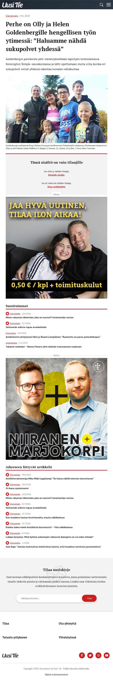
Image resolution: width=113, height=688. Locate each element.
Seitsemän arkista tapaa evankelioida (26, 327)
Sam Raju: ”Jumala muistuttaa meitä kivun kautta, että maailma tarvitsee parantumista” (53, 546)
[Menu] (108, 4)
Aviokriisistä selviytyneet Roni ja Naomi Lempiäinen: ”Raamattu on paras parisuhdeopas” (53, 336)
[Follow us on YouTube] (107, 655)
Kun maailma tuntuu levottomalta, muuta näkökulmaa (35, 517)
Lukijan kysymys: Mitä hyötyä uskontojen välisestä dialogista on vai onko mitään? (49, 536)
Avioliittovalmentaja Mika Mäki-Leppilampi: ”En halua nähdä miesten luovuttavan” (50, 478)
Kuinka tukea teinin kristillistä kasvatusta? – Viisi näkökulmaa (39, 527)
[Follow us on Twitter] (90, 655)
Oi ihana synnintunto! (17, 488)
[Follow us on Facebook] (82, 655)
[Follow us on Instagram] (98, 655)
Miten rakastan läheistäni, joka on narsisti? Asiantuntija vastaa (39, 317)
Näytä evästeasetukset (56, 674)
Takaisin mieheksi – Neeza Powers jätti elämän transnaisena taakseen (44, 346)
